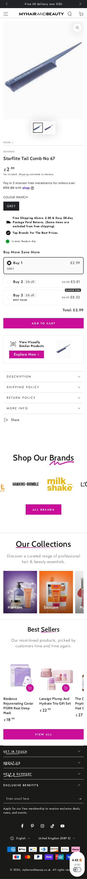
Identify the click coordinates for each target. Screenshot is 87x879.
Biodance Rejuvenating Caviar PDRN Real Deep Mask (18, 706)
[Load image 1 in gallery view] (38, 128)
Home (7, 142)
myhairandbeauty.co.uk (36, 870)
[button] (69, 14)
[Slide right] (80, 4)
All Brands (43, 510)
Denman (9, 151)
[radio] (43, 265)
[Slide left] (7, 4)
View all (43, 734)
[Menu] (6, 14)
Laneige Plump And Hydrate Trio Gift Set (55, 701)
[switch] (77, 869)
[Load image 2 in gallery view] (49, 128)
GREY (13, 207)
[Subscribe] (81, 799)
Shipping (24, 174)
